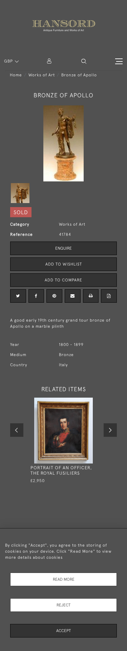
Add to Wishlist (63, 264)
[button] (83, 61)
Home (16, 75)
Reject (63, 605)
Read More (64, 579)
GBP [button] (9, 61)
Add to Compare (63, 280)
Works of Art (41, 75)
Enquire (63, 248)
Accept (63, 630)
